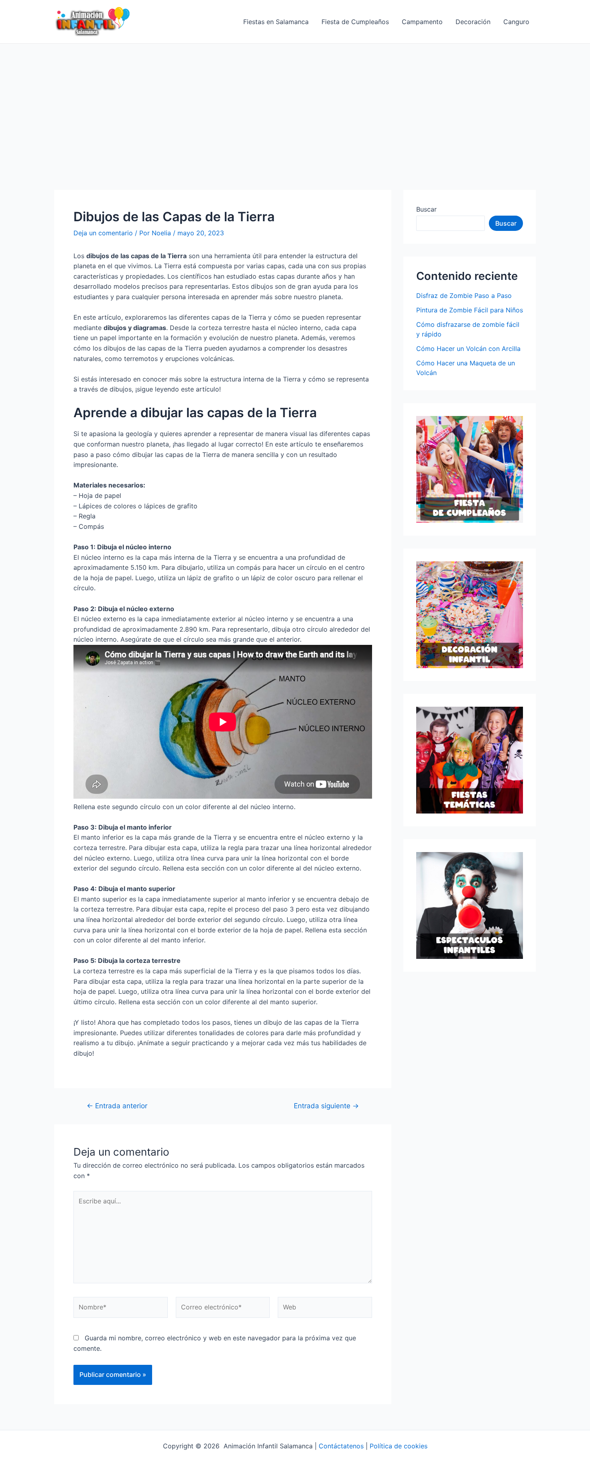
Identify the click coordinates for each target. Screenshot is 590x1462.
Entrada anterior (117, 1105)
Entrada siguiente (326, 1105)
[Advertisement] (295, 104)
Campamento (422, 22)
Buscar (426, 209)
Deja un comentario (103, 233)
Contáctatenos (341, 1446)
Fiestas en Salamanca (276, 22)
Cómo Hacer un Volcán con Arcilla (468, 349)
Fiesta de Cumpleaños (355, 22)
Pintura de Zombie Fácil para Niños (469, 310)
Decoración (473, 22)
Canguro (516, 22)
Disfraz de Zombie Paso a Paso (464, 296)
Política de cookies (398, 1446)
